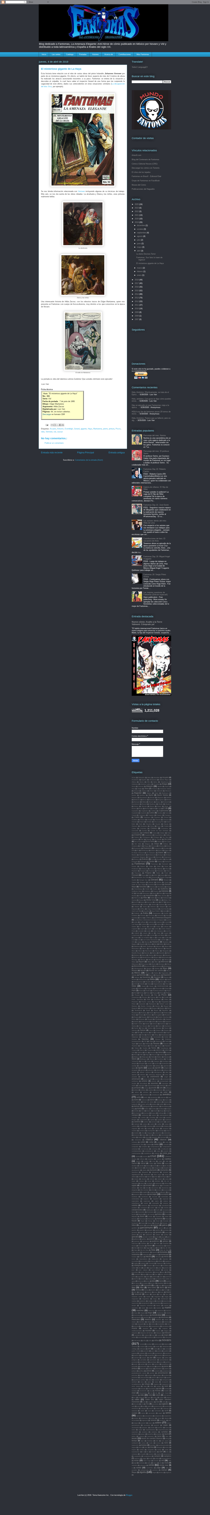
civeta (134, 1137)
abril (139, 251)
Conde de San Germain (159, 830)
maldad (134, 1301)
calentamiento (164, 1115)
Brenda (144, 806)
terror (159, 1436)
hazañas (166, 1243)
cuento (159, 1159)
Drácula (153, 846)
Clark (140, 824)
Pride (148, 999)
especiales (135, 1201)
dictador (165, 1172)
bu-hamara (137, 1113)
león (160, 1285)
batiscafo (135, 1104)
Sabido (136, 1021)
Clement (134, 826)
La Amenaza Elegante (162, 917)
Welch (134, 1059)
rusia (169, 1402)
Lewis (148, 931)
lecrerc (153, 1283)
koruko (143, 1279)
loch (165, 1290)
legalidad (161, 1283)
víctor (151, 1465)
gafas (148, 1225)
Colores (154, 828)
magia (166, 1296)
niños (156, 1340)
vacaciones (167, 1454)
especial (165, 1199)
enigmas (152, 1192)
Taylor (134, 1043)
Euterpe (145, 859)
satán (142, 1410)
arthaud (168, 1088)
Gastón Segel (164, 877)
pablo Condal (136, 1351)
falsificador (149, 1210)
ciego (144, 1135)
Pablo (134, 988)
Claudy (166, 824)
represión (135, 1388)
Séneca (157, 1039)
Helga (167, 893)
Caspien (151, 815)
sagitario (164, 1404)
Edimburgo (144, 850)
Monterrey (158, 966)
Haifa (138, 893)
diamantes (164, 1170)
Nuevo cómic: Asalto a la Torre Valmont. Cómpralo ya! (147, 623)
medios (168, 1313)
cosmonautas (136, 1153)
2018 (137, 280)
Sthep (156, 1035)
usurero (151, 1454)
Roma (134, 1015)
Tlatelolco (168, 1046)
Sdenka (134, 1030)
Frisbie (158, 873)
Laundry (151, 924)
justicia (154, 1276)
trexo (140, 1447)
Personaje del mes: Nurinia (154, 435)
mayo (139, 247)
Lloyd (158, 933)
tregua (134, 1447)
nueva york (158, 1344)
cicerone (136, 1135)
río (142, 1404)
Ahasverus (153, 779)
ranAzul (134, 1382)
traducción (135, 1445)
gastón (141, 1230)
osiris (155, 1349)
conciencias (145, 1149)
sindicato (163, 1420)
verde (151, 1458)
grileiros (136, 1239)
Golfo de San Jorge (138, 884)
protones (135, 1377)
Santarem (168, 1026)
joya (144, 1274)
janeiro (166, 1268)
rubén (137, 1399)
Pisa (155, 995)
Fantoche (168, 861)
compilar (144, 1146)
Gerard (77, 429)
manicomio (135, 1303)
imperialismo (143, 1259)
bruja (161, 1111)
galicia (164, 1225)
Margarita (166, 951)
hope (141, 1256)
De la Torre (150, 841)
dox (170, 1176)
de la (160, 1165)
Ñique (134, 1472)
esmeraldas (135, 1199)
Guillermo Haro (137, 891)
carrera (169, 1122)
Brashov (168, 804)
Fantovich (165, 864)
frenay (150, 1221)
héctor (148, 1256)
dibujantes (155, 1172)
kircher (136, 1279)
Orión (134, 986)
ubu (167, 1452)
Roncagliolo (158, 1015)
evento (166, 1207)
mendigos (146, 1315)
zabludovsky (145, 1470)
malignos (151, 1301)
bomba (153, 1108)
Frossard (135, 875)
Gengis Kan (143, 880)
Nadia (156, 973)
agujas (150, 1068)
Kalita (145, 913)
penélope (153, 1362)
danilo (142, 1165)
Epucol (150, 857)
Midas (134, 962)
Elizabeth (142, 855)
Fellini (159, 866)
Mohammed (145, 964)
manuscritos (156, 1303)
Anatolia (156, 784)
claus (147, 1137)
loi (170, 1290)
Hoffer (153, 898)
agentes (166, 1066)
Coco (159, 826)
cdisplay (166, 1126)
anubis (134, 1083)
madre (148, 1296)
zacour (60, 432)
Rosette (144, 1017)
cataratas (150, 1126)
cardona (137, 1122)
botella (136, 1111)
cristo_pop (167, 1153)
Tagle (151, 1041)
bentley (168, 1104)
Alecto (141, 782)
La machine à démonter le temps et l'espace (149, 920)
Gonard (159, 884)
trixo (152, 1447)
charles (136, 1133)
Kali (170, 911)
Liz (152, 933)
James (154, 904)
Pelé (135, 993)
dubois (152, 1179)
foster (167, 1216)
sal (144, 1406)
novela (142, 1344)
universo (134, 1454)
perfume (168, 1362)
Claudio (157, 824)
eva (159, 1207)
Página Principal (85, 452)
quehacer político (140, 1380)
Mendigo (134, 959)
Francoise (138, 873)
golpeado (149, 1234)
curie (160, 1161)
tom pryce (165, 1441)
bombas (161, 1108)
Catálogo (69, 54)
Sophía (168, 1032)
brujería (168, 1111)
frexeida (165, 1221)
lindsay (138, 1290)
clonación (138, 1140)
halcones (135, 1243)
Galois (162, 875)
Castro (137, 817)
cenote (157, 1128)
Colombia (143, 828)
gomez (166, 1234)
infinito (160, 1261)
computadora (154, 1146)
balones (144, 1100)
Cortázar (146, 833)
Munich (168, 970)
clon (169, 1137)
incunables (144, 1261)
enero (139, 275)
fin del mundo (150, 1214)
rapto (149, 1382)
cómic (159, 1163)
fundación (135, 1223)
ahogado (135, 1070)
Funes (144, 875)
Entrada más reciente (52, 452)
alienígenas (158, 1072)
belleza (154, 1104)
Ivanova (149, 902)
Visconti (154, 1054)
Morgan (149, 968)
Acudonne (135, 779)
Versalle (168, 1052)
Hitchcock (137, 898)
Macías (147, 942)
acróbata (142, 1066)
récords (136, 1404)
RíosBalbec (159, 1019)
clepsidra (154, 1137)
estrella (134, 1205)
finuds (167, 1214)
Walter (159, 1057)
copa (158, 1151)
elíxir (152, 1190)
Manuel (160, 948)
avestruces (155, 1094)
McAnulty (137, 957)
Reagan (154, 1008)
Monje (169, 964)
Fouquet (143, 871)
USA (133, 1052)
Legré (142, 928)
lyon (167, 1294)
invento (157, 1265)
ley (155, 1285)
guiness (136, 1241)
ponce (148, 1371)
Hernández (150, 895)
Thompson (143, 1046)
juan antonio (164, 1274)
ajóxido (143, 1070)
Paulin (148, 990)
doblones (142, 1176)
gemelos (134, 1232)
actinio (150, 1066)
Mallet (161, 944)
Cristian (162, 833)
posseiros (166, 1371)
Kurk (141, 917)
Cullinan (168, 835)
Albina (134, 782)
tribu (146, 1447)
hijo (159, 1248)
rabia (150, 1380)
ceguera (134, 1128)
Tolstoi (137, 1048)
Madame (155, 942)
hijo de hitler (167, 1248)
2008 (137, 316)
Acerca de (108, 54)
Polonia (152, 997)
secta (143, 1413)
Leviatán (141, 931)
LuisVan (163, 939)
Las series (56, 54)
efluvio (167, 1183)
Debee (159, 841)
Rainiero (134, 1006)
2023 (137, 208)
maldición (142, 1301)
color (167, 1142)
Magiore (134, 944)
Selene (143, 1030)
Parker (167, 988)
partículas (168, 1355)
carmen (146, 1122)
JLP (162, 902)
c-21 (167, 1113)
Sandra (152, 1026)
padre (159, 1351)
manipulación (145, 1303)
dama (167, 1163)
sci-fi (166, 1410)
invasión (149, 1265)
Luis (138, 939)
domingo (163, 1176)
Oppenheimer (158, 984)
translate (153, 1445)
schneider (158, 1410)
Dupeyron (147, 848)
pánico (154, 1377)
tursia (166, 1449)
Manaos (158, 946)
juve (161, 1276)
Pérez (134, 1004)
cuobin (146, 1161)
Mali (155, 944)
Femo (166, 866)
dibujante (145, 1172)
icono (133, 1259)
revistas (134, 1391)
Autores (95, 54)
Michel (167, 959)
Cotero (155, 833)
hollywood (155, 1254)
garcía (161, 1228)
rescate (143, 1388)
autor (166, 1092)
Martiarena (97, 429)
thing (167, 1438)
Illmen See (167, 900)
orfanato (142, 1349)
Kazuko (142, 915)
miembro (141, 1322)
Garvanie (154, 877)
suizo (133, 1429)
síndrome (135, 1434)
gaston (134, 1230)
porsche (157, 1371)
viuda (166, 1463)
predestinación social (139, 1373)
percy (161, 1362)
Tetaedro (166, 1043)
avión (146, 1097)
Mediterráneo (146, 957)
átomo (161, 1472)
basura (166, 1102)
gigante (84, 429)
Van (146, 1052)
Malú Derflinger (148, 946)
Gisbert (134, 882)
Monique (161, 964)
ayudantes (154, 1097)
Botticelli (166, 802)
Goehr (167, 882)
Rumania (141, 1019)
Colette (166, 826)
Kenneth (160, 915)
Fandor (151, 861)
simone (153, 1420)
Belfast (169, 797)
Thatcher (135, 1046)
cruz (153, 1155)
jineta (157, 1272)
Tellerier (147, 1043)
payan (144, 1357)
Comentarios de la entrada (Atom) (89, 460)
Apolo (167, 786)
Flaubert (134, 871)
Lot (153, 937)
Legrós (149, 928)
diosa (167, 1174)
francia (159, 1219)
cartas (145, 1124)
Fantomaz (154, 864)
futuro (150, 1223)
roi (135, 1397)
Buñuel (147, 808)
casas (167, 1124)
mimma (166, 1322)
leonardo (147, 1285)
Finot (167, 868)
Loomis (152, 935)
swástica (154, 1432)
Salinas (160, 1021)
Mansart (152, 948)
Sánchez (145, 1039)
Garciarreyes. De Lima (141, 877)
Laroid (167, 922)
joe (163, 1272)
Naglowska (165, 973)
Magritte (142, 944)
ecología (150, 1183)
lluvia (160, 1290)
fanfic (158, 1210)
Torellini (145, 1048)
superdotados (150, 1429)
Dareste (149, 839)
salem (149, 1406)
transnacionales (163, 1445)
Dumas (169, 846)
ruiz (157, 1402)
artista (136, 1090)
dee (133, 1168)
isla (140, 1268)
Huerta (134, 900)
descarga (149, 1168)
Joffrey (142, 909)
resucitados (152, 1388)
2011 (137, 305)
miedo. (134, 1322)
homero (134, 1256)
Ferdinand (135, 868)
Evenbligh (69, 429)
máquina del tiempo (146, 1333)
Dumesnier (137, 848)
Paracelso (158, 988)
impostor (165, 1259)
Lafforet (142, 922)
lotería (149, 1292)
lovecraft (138, 1294)
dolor (156, 1176)
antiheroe (135, 1081)
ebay (142, 1183)
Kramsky (134, 917)
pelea (167, 1357)
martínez (140, 1310)
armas (146, 1088)
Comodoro (164, 828)
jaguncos (152, 1268)
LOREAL (148, 917)
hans (151, 1243)
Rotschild (152, 1017)
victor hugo (147, 1460)
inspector (160, 1263)
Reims (169, 1008)
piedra (159, 1366)
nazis (159, 1335)
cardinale (168, 1119)
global (134, 1234)
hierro (141, 1248)
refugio (147, 1384)
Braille (161, 804)
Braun (136, 806)
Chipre (142, 822)
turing (159, 1449)
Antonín (60, 429)
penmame (153, 1360)
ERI (133, 850)
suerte (153, 1427)
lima (169, 1287)
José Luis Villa (136, 911)
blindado (156, 1106)
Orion (167, 984)
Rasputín (135, 1008)
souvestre (147, 1425)
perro (149, 1364)
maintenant (164, 1299)
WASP (169, 1054)
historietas (136, 1254)
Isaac (142, 902)
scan (149, 1410)
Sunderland (146, 1037)
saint (138, 1406)
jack (145, 1268)
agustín (158, 1068)
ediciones (158, 1183)
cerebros (142, 1130)
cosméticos (147, 1153)
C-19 (165, 808)
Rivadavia (135, 1012)
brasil (155, 1111)
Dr (141, 846)
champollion (151, 1130)
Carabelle (135, 813)
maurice (168, 1310)
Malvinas (137, 946)
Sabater (168, 1019)
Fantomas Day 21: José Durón (156, 505)
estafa (146, 1203)
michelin (158, 1319)
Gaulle (134, 880)
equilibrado (161, 1192)
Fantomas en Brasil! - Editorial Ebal (146, 176)
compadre (135, 1146)
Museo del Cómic (139, 185)
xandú (138, 1468)
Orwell (144, 986)
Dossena (135, 846)
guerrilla (160, 1239)
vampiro (157, 1456)
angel (166, 1076)
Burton (134, 808)
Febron (142, 866)
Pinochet (147, 995)
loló (135, 1292)
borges (169, 1108)
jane (159, 1268)
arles (169, 1085)
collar (151, 1142)
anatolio (134, 1076)
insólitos (168, 1263)
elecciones (154, 1188)
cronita (138, 1156)
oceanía (134, 1346)
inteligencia (138, 1265)
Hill (170, 895)
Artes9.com (136, 155)
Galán (169, 875)
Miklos (149, 962)
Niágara (161, 979)
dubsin (160, 1179)
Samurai (163, 1023)
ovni (161, 1349)
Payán (169, 990)
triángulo (159, 1447)
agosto (140, 236)
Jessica (136, 906)
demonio (140, 1168)
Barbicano (165, 793)
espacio (146, 1199)
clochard (163, 1137)
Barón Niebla (162, 795)
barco (167, 1100)
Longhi (144, 935)
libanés (166, 1285)
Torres (153, 1048)
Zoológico (165, 1061)
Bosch (151, 802)
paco (153, 1351)
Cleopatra (143, 826)
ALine (134, 777)
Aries (147, 788)
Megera (156, 957)
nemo (133, 1337)
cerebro (134, 1130)
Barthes (142, 795)
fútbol (134, 1225)
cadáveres (145, 1115)
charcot (168, 1130)
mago (155, 1299)
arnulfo (153, 1088)
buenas (146, 1113)
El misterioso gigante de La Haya (150, 263)
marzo (140, 268)
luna (161, 1294)
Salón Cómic (138, 1023)
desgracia (157, 1168)
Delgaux (147, 844)
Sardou (150, 1028)
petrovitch (143, 1366)
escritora (134, 1196)
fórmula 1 (165, 1223)
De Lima (167, 839)
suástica (144, 1432)
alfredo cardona (145, 1072)
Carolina (160, 813)
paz (151, 1357)
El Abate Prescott (138, 852)
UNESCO (159, 1050)
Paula (141, 990)
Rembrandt (138, 1010)
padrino (166, 1351)
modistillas (161, 1324)
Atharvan (168, 791)
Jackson (146, 904)
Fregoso (148, 873)
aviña (138, 1097)
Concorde (135, 830)
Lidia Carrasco (158, 931)
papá (143, 1355)
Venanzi (152, 1052)
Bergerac (161, 799)
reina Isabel (136, 1386)
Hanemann (146, 893)
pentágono (143, 1362)
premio (152, 1373)
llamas (146, 1290)
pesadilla (135, 1366)
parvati (136, 1357)
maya (136, 1313)
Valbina (139, 1052)
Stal (143, 1035)
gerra (167, 1232)
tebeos (141, 1436)
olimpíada (165, 1346)
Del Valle (138, 844)
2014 (137, 294)
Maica (150, 944)
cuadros (150, 1159)
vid (55, 432)
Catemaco (147, 817)
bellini (161, 1104)
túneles (153, 1452)
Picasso (137, 995)
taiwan (143, 1434)
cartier (159, 1124)
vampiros (167, 1456)
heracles (141, 1245)
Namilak (142, 975)
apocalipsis (143, 1083)
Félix (149, 875)
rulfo (163, 1402)
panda (150, 1353)
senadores (148, 1416)
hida (135, 1248)
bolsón (146, 1108)
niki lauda (137, 1340)
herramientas (159, 1245)
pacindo (146, 1351)
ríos (147, 1404)
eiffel (141, 1185)
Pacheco (141, 988)
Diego (156, 844)
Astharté (159, 791)
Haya (90, 429)
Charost (157, 819)
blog (133, 1108)
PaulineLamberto (158, 990)
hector (134, 1245)
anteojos (166, 1079)
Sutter (166, 1037)
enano (159, 1190)
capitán (159, 1119)
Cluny (152, 826)
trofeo (167, 1447)
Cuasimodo (148, 835)
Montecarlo (148, 966)
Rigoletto (165, 1010)
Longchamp (136, 935)
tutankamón (136, 1452)
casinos (134, 1126)
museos (157, 1330)
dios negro (157, 1174)
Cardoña (143, 813)
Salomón (168, 1021)
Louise (159, 937)
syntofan (164, 1432)
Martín (169, 953)
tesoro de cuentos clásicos (151, 1438)
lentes (134, 1285)
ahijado (166, 1068)
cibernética (167, 1133)
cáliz (167, 1161)
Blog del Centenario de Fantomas (145, 159)
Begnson (161, 797)
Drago (146, 846)
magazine (157, 1296)
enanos (166, 1190)
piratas (150, 1368)
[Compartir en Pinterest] (62, 425)
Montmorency (138, 968)
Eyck (167, 859)
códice (151, 1163)
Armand (154, 788)
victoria (156, 1460)
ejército (157, 1185)
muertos (145, 1328)
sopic (150, 1423)
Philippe (168, 993)
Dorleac (165, 844)
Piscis (118, 429)
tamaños (150, 1434)
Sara (143, 1028)
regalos (156, 1384)
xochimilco (149, 1468)
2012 (137, 301)
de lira (167, 1165)
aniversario (136, 1079)
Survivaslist (157, 1037)
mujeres (165, 1328)
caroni (162, 1122)
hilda (153, 1250)
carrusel (136, 1124)
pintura (111, 429)
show (159, 1418)
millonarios (158, 1322)
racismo (156, 1380)
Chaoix (142, 819)
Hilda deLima (162, 895)
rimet (134, 1393)
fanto (133, 1212)
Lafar (135, 922)
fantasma (166, 1210)
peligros (134, 1360)
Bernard (136, 802)
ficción (134, 1214)
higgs (148, 1248)
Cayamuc (157, 817)
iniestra (143, 1263)
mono (169, 1324)
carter (152, 1124)
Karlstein (134, 915)
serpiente (158, 1416)
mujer (155, 1328)
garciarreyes (146, 1227)
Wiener (152, 1059)
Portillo (166, 997)
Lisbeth (136, 933)
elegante (135, 1190)
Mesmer (158, 959)
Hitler (145, 898)
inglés (136, 1263)
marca (158, 1305)
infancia (153, 1261)
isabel (134, 1268)
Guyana (156, 891)
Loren (169, 935)
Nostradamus (138, 982)
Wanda (166, 1057)
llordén (153, 1290)
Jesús (145, 906)
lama (147, 1281)
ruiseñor (150, 1402)
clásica (149, 1139)
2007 (137, 319)
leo (139, 1285)
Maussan (159, 955)
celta (142, 1128)
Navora (166, 977)
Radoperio (152, 1004)
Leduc (158, 926)
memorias (137, 1315)
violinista (142, 1463)
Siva (133, 1032)
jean (133, 1270)
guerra (151, 1239)
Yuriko (149, 1061)
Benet (145, 799)
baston (159, 1102)
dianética (135, 1172)
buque (153, 1113)
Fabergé (143, 861)
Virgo (147, 1054)
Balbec (149, 793)
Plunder (144, 997)
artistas (143, 1090)
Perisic (141, 993)
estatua (165, 1203)
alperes (134, 1074)
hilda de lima (164, 1250)
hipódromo (146, 1252)
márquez (159, 1333)
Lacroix (168, 920)
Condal (144, 830)
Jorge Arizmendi (152, 909)
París (134, 990)
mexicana (164, 1317)
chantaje (161, 1130)
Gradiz (169, 887)
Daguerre (135, 839)
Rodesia (143, 1012)
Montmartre (167, 966)
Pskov (166, 999)
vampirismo (147, 1456)
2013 (137, 298)
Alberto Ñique (164, 779)
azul (169, 1097)
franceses (151, 1219)
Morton (134, 970)
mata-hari (151, 1310)
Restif (148, 1010)
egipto (134, 1185)
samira (167, 1406)
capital (152, 1119)
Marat (140, 951)
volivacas (143, 1465)
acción (157, 1063)
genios (142, 1232)
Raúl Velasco (144, 1008)
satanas (166, 1408)
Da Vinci (166, 837)
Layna (159, 924)
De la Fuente (138, 841)
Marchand (148, 951)
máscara (167, 1333)
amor (166, 1074)
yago (159, 1468)
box (142, 1111)
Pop (159, 997)
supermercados (163, 1429)
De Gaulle (158, 839)
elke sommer (144, 1190)
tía (147, 1452)
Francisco (160, 871)
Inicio (44, 54)
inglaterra (168, 1261)
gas (167, 1228)
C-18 (159, 808)
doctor (150, 1176)
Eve (152, 859)
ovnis (167, 1349)
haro (157, 1243)
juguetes (141, 1276)
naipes (147, 1335)
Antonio (140, 786)
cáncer (134, 1163)
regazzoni (165, 1384)
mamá (159, 1301)
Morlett (157, 968)
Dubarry (161, 846)
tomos (144, 1443)
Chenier (134, 822)
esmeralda (164, 1196)
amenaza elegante (155, 1074)
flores (142, 1216)
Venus (160, 1052)
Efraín (160, 850)
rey (151, 1391)
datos (148, 1165)
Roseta (136, 1017)
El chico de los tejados (141, 172)
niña (144, 1340)
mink (133, 1324)
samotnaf (135, 1408)
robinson (134, 1395)
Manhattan (135, 948)
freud (157, 1221)
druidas (144, 1179)
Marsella (161, 953)
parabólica (151, 1355)
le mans (136, 1283)
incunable (135, 1261)
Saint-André (145, 1021)
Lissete (145, 933)
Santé (136, 1028)
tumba (142, 1449)
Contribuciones (125, 54)
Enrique (160, 855)
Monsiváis (138, 966)
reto (159, 1388)
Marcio (157, 951)
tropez (134, 1449)
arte (161, 1088)
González (143, 887)
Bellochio (137, 799)
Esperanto (167, 857)
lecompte (145, 1283)
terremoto (150, 1436)
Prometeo (157, 999)
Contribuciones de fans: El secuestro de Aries (154, 539)
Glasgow (142, 882)
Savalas (158, 1028)
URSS (167, 1050)
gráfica (144, 1239)
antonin (153, 1081)
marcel (166, 1305)
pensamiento (164, 1360)
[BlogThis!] (54, 425)
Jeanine (161, 904)
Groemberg (138, 889)
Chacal (166, 817)
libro (142, 1287)
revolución (143, 1391)
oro (149, 1349)
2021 (137, 215)
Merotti (151, 959)
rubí (144, 1402)
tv (143, 1452)
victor (136, 1460)
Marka (154, 953)
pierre (105, 429)
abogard (142, 1063)
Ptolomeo (135, 1001)
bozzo (149, 1111)
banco (152, 1100)
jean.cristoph (156, 1270)
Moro (165, 968)
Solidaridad (160, 1032)
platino (167, 1368)
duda (167, 1179)
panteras (168, 1353)
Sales (153, 1021)
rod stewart (167, 1395)
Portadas (83, 54)
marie (143, 1308)
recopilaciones (136, 1384)
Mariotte (146, 953)
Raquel (166, 1006)
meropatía (137, 1317)
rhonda (158, 1391)
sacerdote (155, 1404)
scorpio (134, 1413)
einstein (149, 1185)
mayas (143, 1313)
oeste (157, 1346)
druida (136, 1179)
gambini (134, 1228)
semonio (139, 1416)
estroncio (144, 1205)
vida (169, 1460)
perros (157, 1364)
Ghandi (166, 880)
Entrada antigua (117, 452)
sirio (170, 1420)
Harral (154, 893)
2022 (137, 211)
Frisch (166, 873)
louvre (168, 1292)
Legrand (134, 928)
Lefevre (166, 926)
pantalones (158, 1353)
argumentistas (152, 1085)
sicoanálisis (135, 1420)
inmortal (151, 1263)
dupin (133, 1181)
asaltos (150, 1090)
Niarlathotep (143, 979)
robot (150, 1395)
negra (166, 1335)
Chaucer (166, 819)
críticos (142, 1159)
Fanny (160, 861)
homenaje (165, 1254)
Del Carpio (167, 841)
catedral (158, 1126)
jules (148, 1276)
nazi (153, 1335)
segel (160, 1413)
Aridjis (140, 788)
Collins (134, 828)
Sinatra (166, 1030)
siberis (167, 1418)
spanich (156, 1425)
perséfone (165, 1364)
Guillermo (164, 889)
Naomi (151, 975)
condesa (155, 1149)
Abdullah (157, 777)
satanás (134, 1410)
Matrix (144, 955)
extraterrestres (137, 1210)
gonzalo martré (147, 1237)
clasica (140, 1137)
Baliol (156, 793)
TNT (145, 1041)
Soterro (136, 1035)
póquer (161, 1377)
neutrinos (150, 1337)
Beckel (152, 797)
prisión (142, 1375)
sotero (158, 1422)
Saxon (166, 1028)
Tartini (167, 1041)
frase (167, 1219)
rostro (155, 1397)
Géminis (164, 891)
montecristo (144, 1326)
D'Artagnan (146, 837)
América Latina (146, 784)
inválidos (166, 1265)
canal (161, 1117)
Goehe (159, 882)
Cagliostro (144, 811)
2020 (137, 219)
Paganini (150, 988)
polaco (134, 1371)
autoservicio (136, 1094)
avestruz (167, 1094)
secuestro (152, 1413)
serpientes (167, 1416)
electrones (165, 1188)
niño (150, 1340)
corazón (166, 1151)
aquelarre (165, 1083)
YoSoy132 (135, 1061)
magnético (145, 1299)
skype (136, 1423)
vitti (160, 1463)
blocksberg (165, 1106)
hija (154, 1248)
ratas (156, 1382)
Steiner (149, 1035)
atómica (145, 1092)
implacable (155, 1259)
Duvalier (166, 848)
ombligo (134, 1349)
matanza (160, 1310)
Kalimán (137, 913)
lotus (155, 1292)
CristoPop (138, 835)
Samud (155, 1023)
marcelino (135, 1308)
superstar (135, 1432)
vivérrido (134, 1465)
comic (156, 1144)
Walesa (136, 1057)
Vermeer (82, 191)
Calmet (153, 811)
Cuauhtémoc (159, 835)
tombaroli (135, 1443)
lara (153, 1281)
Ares (133, 788)
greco (169, 1237)
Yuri (142, 1061)
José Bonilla (165, 909)
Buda (159, 806)
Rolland (166, 1012)
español (155, 1199)
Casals (134, 815)
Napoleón (167, 975)
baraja (160, 1100)
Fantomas (140, 863)
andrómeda (154, 1076)
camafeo (134, 1117)
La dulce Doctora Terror (146, 254)
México (137, 973)
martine (158, 1308)
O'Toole (168, 982)
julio (139, 240)
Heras (141, 895)
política (141, 1371)
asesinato (159, 1090)
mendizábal (156, 1315)
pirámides (158, 1368)
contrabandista (137, 1151)
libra (133, 1287)
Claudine (149, 824)
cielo (149, 1135)
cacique (135, 1115)
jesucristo (135, 1272)
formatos (158, 1216)
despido (166, 1168)
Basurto (134, 797)
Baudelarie (143, 797)
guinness (146, 1241)
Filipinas (159, 868)
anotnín (157, 1079)
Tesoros (156, 1043)
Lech (151, 926)
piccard (152, 1366)
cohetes (134, 1142)
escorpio (153, 1194)
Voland (162, 1054)
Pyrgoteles (165, 1001)
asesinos (168, 1090)
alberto (159, 1070)
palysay (142, 1353)
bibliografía (146, 1106)
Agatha (144, 779)
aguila (140, 1068)
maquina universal (146, 1305)
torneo (158, 1443)
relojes (159, 1386)
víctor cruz (163, 1465)
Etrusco (136, 859)
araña (134, 1085)
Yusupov (156, 1061)
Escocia (158, 857)
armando (137, 1088)
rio (151, 1393)
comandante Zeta (138, 1144)
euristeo (134, 1207)
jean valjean (143, 1270)
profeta (166, 1375)
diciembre (141, 225)
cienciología (165, 1135)
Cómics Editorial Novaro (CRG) (144, 164)
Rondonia (168, 1015)
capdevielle (143, 1119)
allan (167, 1072)
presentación (163, 1373)
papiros (136, 1355)
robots (158, 1395)
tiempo (134, 1441)
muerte (134, 1328)
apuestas (154, 1083)
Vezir (135, 1054)
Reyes (156, 1010)
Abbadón (141, 777)
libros (162, 1287)
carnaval (154, 1122)
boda (139, 1108)
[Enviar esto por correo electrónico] (52, 425)
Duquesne (157, 848)
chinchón (158, 1133)
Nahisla (134, 975)
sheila (136, 1418)
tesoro (134, 1438)
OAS (135, 984)
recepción (165, 1382)
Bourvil (144, 804)
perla (135, 1364)
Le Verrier (142, 926)
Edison (153, 850)
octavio (142, 1346)
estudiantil (165, 1205)
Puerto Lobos (146, 1001)
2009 (137, 312)
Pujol (156, 1001)
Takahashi (159, 1041)
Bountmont (135, 804)
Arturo (152, 791)
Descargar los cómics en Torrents (146, 168)
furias (143, 1223)
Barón (151, 795)
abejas (134, 1063)
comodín (166, 1144)
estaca (165, 1201)
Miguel (141, 962)
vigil (135, 1463)
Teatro (140, 1043)
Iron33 (136, 902)
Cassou (159, 815)
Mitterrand (135, 964)
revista (167, 1388)
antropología (164, 1081)
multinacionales (137, 1330)
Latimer (143, 924)
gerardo (159, 1232)
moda (153, 1324)
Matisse (136, 955)
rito (156, 1393)
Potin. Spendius (137, 999)
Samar (147, 1023)
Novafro (148, 982)
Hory (158, 898)
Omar (149, 984)
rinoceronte (143, 1393)
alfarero (166, 1070)
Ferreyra (144, 868)
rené (166, 1386)
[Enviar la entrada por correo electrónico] (47, 425)
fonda (150, 1216)
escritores (144, 1196)
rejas (145, 1386)
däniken (157, 1181)
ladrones (140, 1281)
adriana (157, 1066)
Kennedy (151, 915)
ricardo (166, 1391)
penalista (143, 1360)
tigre (142, 1441)
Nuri (162, 982)
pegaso (158, 1357)
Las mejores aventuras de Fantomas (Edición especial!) (155, 593)
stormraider (135, 1427)
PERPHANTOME (162, 986)
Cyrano (136, 837)
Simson (158, 1030)
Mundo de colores (156, 970)
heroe (149, 1245)
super (140, 1429)
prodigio (158, 1375)
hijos (135, 1250)
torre (166, 1443)
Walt (152, 1057)
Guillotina (147, 891)
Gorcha (152, 887)
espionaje (147, 1201)
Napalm (158, 975)
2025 (137, 204)
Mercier (143, 959)
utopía (159, 1454)
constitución (165, 1149)
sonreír (143, 1423)
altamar (142, 1074)
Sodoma (145, 1032)
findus (159, 1214)
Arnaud (136, 791)
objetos (166, 1344)
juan (156, 1274)
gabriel (141, 1225)
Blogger (129, 1495)
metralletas (154, 1317)
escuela (154, 1196)
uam (161, 1452)
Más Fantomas (143, 54)
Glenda (151, 882)
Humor (141, 900)
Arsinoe (144, 791)
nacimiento (138, 1335)
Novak (156, 982)
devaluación (136, 1170)
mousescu (165, 1326)
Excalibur (160, 859)
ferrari (167, 1212)
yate (167, 1468)
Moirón (154, 964)
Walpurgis (145, 1057)
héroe (166, 1256)
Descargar (47, 414)
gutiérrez (155, 1241)
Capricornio (163, 811)
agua (133, 1068)
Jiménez (153, 906)
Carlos (151, 813)
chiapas (149, 1133)
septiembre (142, 233)
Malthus (168, 944)
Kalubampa (157, 913)
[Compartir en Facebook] (60, 425)
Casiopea (142, 815)
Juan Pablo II (156, 911)
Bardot (134, 795)
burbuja (160, 1113)
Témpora (150, 1050)
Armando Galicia (165, 788)
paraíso (159, 1355)
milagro (149, 1322)
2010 (137, 308)
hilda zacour (136, 1252)
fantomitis (141, 1212)
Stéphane (135, 1037)
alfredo (134, 1072)
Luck (133, 939)
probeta (150, 1375)
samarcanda (158, 1406)
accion (150, 1063)
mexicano (136, 1319)
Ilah (160, 900)
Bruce (152, 806)
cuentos (168, 1159)
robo (43, 432)
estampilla (155, 1203)
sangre (143, 1408)
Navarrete (146, 977)
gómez (165, 1241)
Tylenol (142, 1050)
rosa (148, 1397)
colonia (159, 1142)
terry (167, 1436)
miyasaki (140, 1324)
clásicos (163, 1140)
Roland (158, 1012)
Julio (164, 911)
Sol (152, 1032)
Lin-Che (168, 931)
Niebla (152, 979)
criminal (156, 1153)
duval (149, 1181)
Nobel (169, 979)
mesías (145, 1317)
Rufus (134, 1019)
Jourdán (146, 911)
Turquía (134, 1050)
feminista (159, 1212)
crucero (145, 1156)
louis (161, 1292)
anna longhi (148, 1079)
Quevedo (142, 1004)
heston (169, 1245)
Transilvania (164, 1048)
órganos (168, 1472)
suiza (167, 1427)
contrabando (149, 1151)
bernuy (136, 1106)
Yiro (167, 1059)
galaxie (156, 1225)
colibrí (142, 1142)
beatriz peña (145, 1104)
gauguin (150, 1230)
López (139, 942)
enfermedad (136, 1192)
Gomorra (151, 884)
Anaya (164, 784)
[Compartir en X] (57, 425)
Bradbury (153, 804)
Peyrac (155, 993)
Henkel (134, 895)
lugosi (154, 1294)
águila (143, 1472)
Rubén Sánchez (163, 1017)
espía (157, 1201)
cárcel (143, 1163)
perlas (143, 1364)
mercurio (168, 1315)
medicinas (160, 1313)
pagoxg (134, 1353)
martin (151, 1308)
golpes (158, 1234)
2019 (137, 222)
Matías (151, 955)
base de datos (148, 1102)
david (154, 1165)
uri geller (143, 1454)
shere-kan (144, 1418)
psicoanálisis (145, 1377)
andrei (144, 1076)
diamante (153, 1170)
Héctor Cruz (151, 900)
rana (142, 1382)
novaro (166, 1340)
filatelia (140, 1214)
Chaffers (134, 819)
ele (147, 1188)
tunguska (151, 1449)
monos (136, 1326)
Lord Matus (161, 935)
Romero (148, 1015)
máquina (134, 1333)
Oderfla (142, 984)
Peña (161, 993)
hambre (143, 1243)
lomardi (141, 1292)
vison (155, 1463)
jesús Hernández (146, 1272)
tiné (157, 1441)
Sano (160, 1026)
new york (168, 1337)
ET (138, 850)
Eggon (167, 850)
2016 (137, 287)
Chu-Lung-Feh (159, 822)
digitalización (136, 1174)
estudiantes (154, 1205)
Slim (138, 1032)
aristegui (162, 1085)
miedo (167, 1319)
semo (168, 1413)
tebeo (134, 1436)
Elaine (160, 852)
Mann (144, 948)
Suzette (134, 1039)
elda (141, 1188)
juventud (168, 1276)
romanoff (141, 1397)
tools (150, 1443)
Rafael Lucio (164, 1004)
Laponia (159, 922)
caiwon (154, 1115)
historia (154, 1252)
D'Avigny (156, 837)
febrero (140, 271)
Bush (140, 808)
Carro (167, 813)
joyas (150, 1274)
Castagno (168, 815)
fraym (142, 1221)
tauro (167, 1434)
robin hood (165, 1393)
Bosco (158, 802)
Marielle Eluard (136, 953)
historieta (163, 1252)
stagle (165, 1425)
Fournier (151, 871)
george (150, 1232)
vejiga (144, 1458)
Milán (156, 962)
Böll (153, 808)
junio (139, 243)
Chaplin (150, 819)
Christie (149, 822)
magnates (135, 1299)
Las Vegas (135, 924)
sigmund (145, 1420)
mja (147, 1324)
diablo (145, 1170)
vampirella (137, 1456)
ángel (154, 1472)
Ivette (157, 902)
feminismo (150, 1212)
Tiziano (159, 1046)
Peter (148, 993)
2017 (137, 283)
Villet (141, 1054)
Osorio (151, 986)
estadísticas (136, 1203)
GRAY (156, 875)
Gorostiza (161, 887)
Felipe (151, 866)
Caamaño (135, 811)
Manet (167, 946)
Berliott (169, 799)
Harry (160, 893)
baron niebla (136, 1102)
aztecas (163, 1097)
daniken (134, 1165)
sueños (160, 1427)
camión (143, 1117)
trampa (144, 1445)
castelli (141, 1126)
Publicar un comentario (54, 443)
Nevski (134, 979)
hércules (158, 1256)
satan (158, 1408)
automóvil (156, 1092)
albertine (151, 1070)
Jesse (169, 904)
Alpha (155, 782)
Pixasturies (135, 997)
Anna (133, 786)
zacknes (155, 1470)
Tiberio (152, 1046)
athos (137, 1092)
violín (149, 1463)
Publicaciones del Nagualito (143, 189)
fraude (134, 1221)
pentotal (134, 1362)
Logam (166, 933)
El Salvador (151, 852)
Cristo (169, 833)
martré (168, 1307)
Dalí (142, 839)
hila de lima (144, 1250)
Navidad (157, 977)
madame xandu (137, 1296)
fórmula (157, 1223)
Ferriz (152, 868)
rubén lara (149, 1399)
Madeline (166, 942)
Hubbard (166, 898)
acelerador (165, 1063)
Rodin (151, 1012)
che (143, 1133)
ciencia (156, 1135)
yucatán (134, 1470)
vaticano (137, 1458)
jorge (169, 1272)
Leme (156, 928)
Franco (169, 871)
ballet (136, 1100)
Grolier (147, 889)
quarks (169, 1377)
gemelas (166, 1230)
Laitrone (151, 922)
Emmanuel (151, 855)
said (133, 1406)
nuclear (149, 1344)
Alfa (148, 782)
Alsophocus (165, 782)
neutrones (159, 1337)
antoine (144, 1081)
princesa (134, 1375)
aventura (146, 1094)
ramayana (165, 1380)
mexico (148, 1319)
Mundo (143, 970)
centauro (166, 1128)
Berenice (152, 799)
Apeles (159, 786)
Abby (149, 777)
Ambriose (135, 784)
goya (163, 1237)
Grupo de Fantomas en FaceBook (146, 181)
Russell (150, 1019)
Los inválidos (145, 937)
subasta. (145, 1427)
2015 (137, 290)
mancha (166, 1301)
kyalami (150, 1279)
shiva (153, 1418)
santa (151, 1408)
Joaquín (162, 906)
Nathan (137, 977)
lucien (147, 1294)
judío (133, 1276)
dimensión (147, 1174)
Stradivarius (165, 1035)
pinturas (143, 1368)
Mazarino (168, 955)
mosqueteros (155, 1326)
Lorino (136, 937)
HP (133, 893)
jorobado (137, 1274)
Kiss (167, 915)
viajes (157, 1458)
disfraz (134, 1176)
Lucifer (166, 937)
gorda (157, 1237)
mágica (166, 1330)
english (144, 1192)
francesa (142, 1219)
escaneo (137, 1194)
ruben (162, 1397)
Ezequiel (134, 861)
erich (169, 1192)
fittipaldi (134, 1216)
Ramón (157, 1006)
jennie (166, 1270)
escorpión (165, 1194)
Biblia (144, 802)
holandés (146, 1254)
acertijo (134, 1066)
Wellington (143, 1059)
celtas (149, 1128)
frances (134, 1219)
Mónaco (148, 973)
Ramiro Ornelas (146, 1006)
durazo (141, 1181)
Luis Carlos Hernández (150, 939)
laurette (168, 1281)
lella (167, 1283)
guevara (168, 1239)
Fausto (134, 866)
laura (161, 1281)
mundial (148, 1330)
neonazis (141, 1337)
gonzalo (135, 1237)
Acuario (53, 429)
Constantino (136, 833)
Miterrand (164, 962)
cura (153, 1161)
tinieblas (150, 1441)
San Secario (143, 1026)
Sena (151, 1030)
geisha (158, 1230)
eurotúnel (144, 1207)
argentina (141, 1085)
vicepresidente (166, 1458)
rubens (169, 1397)
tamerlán (159, 1434)
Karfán (166, 913)
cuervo (138, 1161)
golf (140, 1234)
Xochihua (160, 1059)
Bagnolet (138, 793)
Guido (155, 889)
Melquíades (165, 957)
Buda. (167, 806)
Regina (162, 1008)
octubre (140, 229)
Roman (140, 1015)
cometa (148, 1144)
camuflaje (152, 1117)
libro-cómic (152, 1287)
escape (144, 1194)
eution (152, 1207)
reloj (151, 1386)
